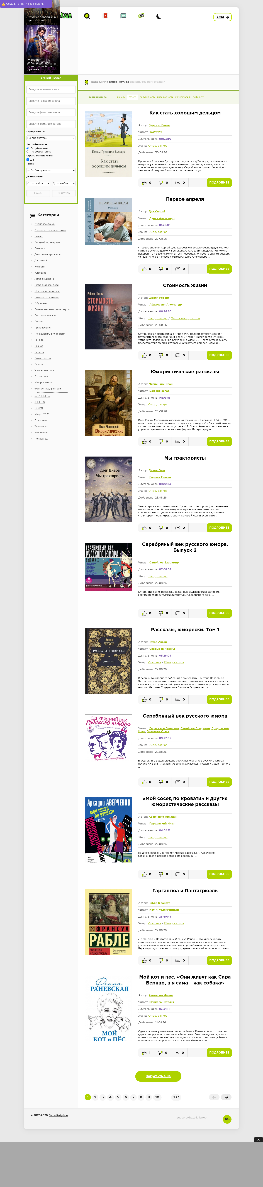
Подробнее (219, 182)
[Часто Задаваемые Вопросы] (141, 16)
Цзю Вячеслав (159, 391)
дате (131, 97)
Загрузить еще (158, 1076)
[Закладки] (105, 16)
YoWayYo (155, 132)
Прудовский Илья (161, 823)
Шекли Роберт (159, 298)
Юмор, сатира (157, 146)
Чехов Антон (158, 642)
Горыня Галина (160, 477)
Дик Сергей (157, 211)
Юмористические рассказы (185, 372)
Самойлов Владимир (164, 562)
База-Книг (98, 82)
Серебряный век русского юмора (185, 716)
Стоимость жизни (185, 286)
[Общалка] (123, 16)
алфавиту (198, 97)
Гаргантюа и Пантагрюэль (185, 891)
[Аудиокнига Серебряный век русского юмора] (108, 762)
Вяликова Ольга (158, 731)
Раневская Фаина (161, 995)
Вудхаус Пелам (159, 125)
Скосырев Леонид (162, 649)
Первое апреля (185, 199)
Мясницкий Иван (160, 384)
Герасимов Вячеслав (164, 728)
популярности (147, 97)
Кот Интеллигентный (164, 910)
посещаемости (165, 97)
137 (176, 1097)
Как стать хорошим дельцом (185, 113)
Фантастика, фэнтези (185, 318)
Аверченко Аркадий (163, 817)
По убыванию (39, 148)
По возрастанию (41, 152)
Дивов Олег (157, 470)
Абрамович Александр (165, 305)
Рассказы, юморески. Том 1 (185, 630)
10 (157, 1097)
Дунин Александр (161, 218)
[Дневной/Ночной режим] (159, 16)
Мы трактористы (185, 458)
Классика (154, 662)
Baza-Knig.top (58, 1115)
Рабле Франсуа (159, 903)
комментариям (183, 97)
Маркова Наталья (161, 1002)
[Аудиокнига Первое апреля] (108, 245)
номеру (121, 97)
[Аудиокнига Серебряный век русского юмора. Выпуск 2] (108, 590)
